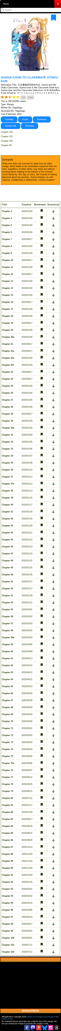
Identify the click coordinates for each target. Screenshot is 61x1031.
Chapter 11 (7, 267)
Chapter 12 (7, 274)
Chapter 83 (7, 819)
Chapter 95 (7, 903)
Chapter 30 (7, 421)
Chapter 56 (7, 616)
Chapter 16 (7, 302)
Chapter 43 (7, 525)
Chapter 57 (7, 623)
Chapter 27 (7, 400)
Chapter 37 (7, 476)
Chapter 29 (7, 414)
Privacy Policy (53, 1017)
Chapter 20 (7, 330)
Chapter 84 (7, 826)
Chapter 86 (7, 840)
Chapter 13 (7, 281)
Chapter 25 (7, 386)
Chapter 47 (7, 553)
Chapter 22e (8, 358)
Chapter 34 (7, 455)
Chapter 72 (7, 735)
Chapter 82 (7, 812)
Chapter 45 (7, 539)
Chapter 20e (8, 337)
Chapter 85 (7, 833)
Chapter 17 (7, 309)
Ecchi (25, 119)
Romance (41, 119)
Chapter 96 (7, 910)
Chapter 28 (7, 407)
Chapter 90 (7, 868)
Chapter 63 (7, 672)
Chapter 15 (7, 295)
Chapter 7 (7, 239)
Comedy (9, 119)
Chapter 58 (7, 630)
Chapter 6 (7, 232)
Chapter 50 (7, 574)
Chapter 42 (7, 518)
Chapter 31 (7, 435)
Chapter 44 (7, 532)
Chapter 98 (7, 924)
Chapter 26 (7, 393)
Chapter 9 (7, 253)
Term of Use (8, 1019)
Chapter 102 (7, 132)
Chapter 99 (6, 145)
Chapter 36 (7, 469)
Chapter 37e (8, 483)
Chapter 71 (7, 728)
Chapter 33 (7, 449)
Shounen (29, 126)
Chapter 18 (7, 316)
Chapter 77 (7, 777)
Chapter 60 (7, 651)
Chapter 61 (7, 658)
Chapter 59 (7, 644)
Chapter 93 (7, 889)
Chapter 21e (8, 351)
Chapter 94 (7, 896)
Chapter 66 (7, 693)
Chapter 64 (7, 679)
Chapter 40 (7, 504)
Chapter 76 (7, 770)
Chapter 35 (7, 462)
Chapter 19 (7, 323)
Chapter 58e (8, 637)
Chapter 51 (7, 581)
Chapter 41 (7, 511)
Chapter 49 (7, 567)
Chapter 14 (7, 288)
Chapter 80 (7, 798)
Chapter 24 (7, 379)
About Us (31, 1017)
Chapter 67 (7, 700)
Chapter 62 (7, 665)
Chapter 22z (8, 365)
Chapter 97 (7, 917)
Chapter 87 (7, 847)
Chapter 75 (7, 756)
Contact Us (41, 1017)
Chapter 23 (7, 372)
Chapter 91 (7, 875)
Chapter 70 (7, 721)
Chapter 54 (7, 602)
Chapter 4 (7, 218)
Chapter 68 (7, 707)
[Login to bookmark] (53, 18)
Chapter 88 (7, 854)
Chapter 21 (7, 344)
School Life (10, 126)
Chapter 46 (7, 546)
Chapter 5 (7, 225)
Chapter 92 (7, 882)
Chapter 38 (7, 490)
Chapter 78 (7, 784)
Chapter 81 (7, 805)
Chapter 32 (7, 442)
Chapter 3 (7, 211)
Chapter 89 (7, 861)
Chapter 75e (8, 763)
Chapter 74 (7, 749)
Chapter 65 (7, 686)
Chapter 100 (7, 141)
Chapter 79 (7, 791)
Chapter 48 (7, 560)
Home (6, 4)
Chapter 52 (7, 588)
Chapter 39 (7, 497)
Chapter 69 (7, 714)
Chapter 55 (7, 609)
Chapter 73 (7, 742)
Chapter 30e (8, 428)
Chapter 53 (7, 595)
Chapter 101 (7, 136)
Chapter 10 (7, 260)
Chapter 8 (7, 246)
